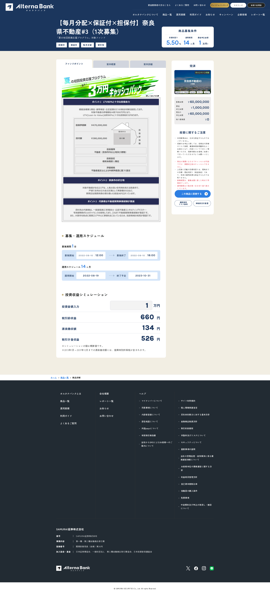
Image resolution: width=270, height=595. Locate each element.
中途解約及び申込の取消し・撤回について (196, 506)
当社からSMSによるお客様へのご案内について (156, 444)
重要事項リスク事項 (183, 203)
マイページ (238, 5)
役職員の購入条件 (189, 490)
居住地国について (150, 421)
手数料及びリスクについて (193, 435)
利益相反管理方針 (189, 477)
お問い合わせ (200, 5)
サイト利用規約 (188, 400)
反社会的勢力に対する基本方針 (195, 414)
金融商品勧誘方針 (189, 421)
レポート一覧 (258, 14)
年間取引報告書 (149, 435)
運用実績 (180, 14)
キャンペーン (226, 14)
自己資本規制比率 (189, 484)
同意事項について (150, 407)
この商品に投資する (191, 193)
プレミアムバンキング (220, 5)
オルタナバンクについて (145, 14)
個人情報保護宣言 (189, 407)
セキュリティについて (191, 442)
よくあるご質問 (182, 5)
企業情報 (242, 14)
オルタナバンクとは (70, 393)
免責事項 (185, 497)
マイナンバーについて (152, 400)
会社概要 (104, 393)
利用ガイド (195, 14)
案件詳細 (148, 64)
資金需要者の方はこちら (159, 5)
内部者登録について (151, 414)
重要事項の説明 (188, 449)
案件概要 (111, 64)
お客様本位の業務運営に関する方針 (196, 468)
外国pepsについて (150, 428)
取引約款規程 (187, 428)
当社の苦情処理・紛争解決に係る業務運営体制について (197, 458)
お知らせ (210, 14)
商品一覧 (167, 14)
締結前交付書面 (202, 203)
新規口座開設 (256, 5)
